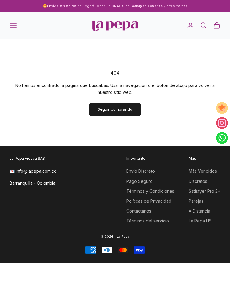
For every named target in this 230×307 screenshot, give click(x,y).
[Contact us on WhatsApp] (222, 138)
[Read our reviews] (222, 108)
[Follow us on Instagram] (222, 123)
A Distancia (199, 210)
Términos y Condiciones (150, 191)
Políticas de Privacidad (148, 201)
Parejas (196, 201)
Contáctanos (138, 210)
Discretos (198, 181)
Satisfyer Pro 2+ (204, 191)
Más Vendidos (203, 171)
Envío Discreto (140, 171)
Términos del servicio (147, 220)
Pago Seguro (139, 181)
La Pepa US (200, 220)
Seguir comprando (115, 109)
